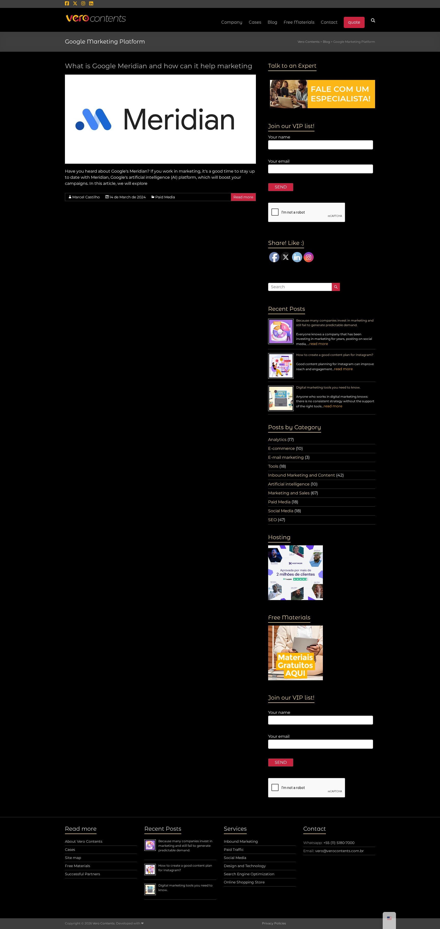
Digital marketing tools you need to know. (328, 387)
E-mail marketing (286, 457)
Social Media (280, 510)
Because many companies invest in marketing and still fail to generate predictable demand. (185, 845)
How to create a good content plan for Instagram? (334, 355)
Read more (243, 197)
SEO (272, 519)
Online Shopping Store (244, 882)
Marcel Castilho (86, 197)
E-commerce (281, 448)
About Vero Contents (83, 841)
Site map (73, 857)
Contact (329, 22)
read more (318, 343)
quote (354, 22)
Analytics (277, 439)
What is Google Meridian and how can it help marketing (158, 66)
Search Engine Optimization (249, 874)
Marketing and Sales (289, 493)
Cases (70, 849)
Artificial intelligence (289, 484)
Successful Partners (82, 874)
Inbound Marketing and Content (301, 475)
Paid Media (165, 197)
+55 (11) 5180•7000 (338, 842)
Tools (273, 466)
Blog (272, 22)
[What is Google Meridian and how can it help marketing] (160, 77)
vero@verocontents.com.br (339, 851)
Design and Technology (245, 866)
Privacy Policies (274, 923)
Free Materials (299, 22)
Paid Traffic (234, 849)
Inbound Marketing (241, 841)
